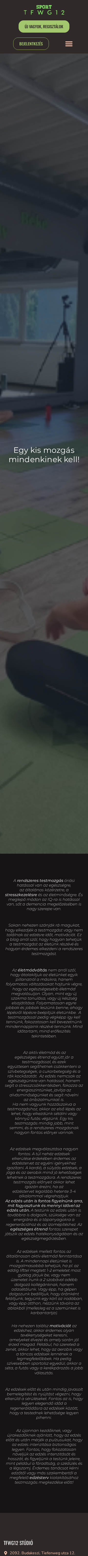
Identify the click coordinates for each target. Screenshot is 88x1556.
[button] (69, 44)
